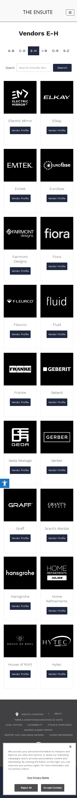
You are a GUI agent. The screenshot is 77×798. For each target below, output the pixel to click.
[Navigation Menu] (70, 12)
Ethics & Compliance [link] (60, 725)
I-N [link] (44, 51)
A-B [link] (11, 51)
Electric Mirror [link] (20, 121)
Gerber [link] (56, 460)
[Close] (70, 747)
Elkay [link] (56, 121)
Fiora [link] (57, 257)
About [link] (58, 713)
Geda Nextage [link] (20, 460)
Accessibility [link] (35, 725)
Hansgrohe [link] (20, 596)
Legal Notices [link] (14, 725)
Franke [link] (20, 392)
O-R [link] (55, 51)
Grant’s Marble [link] (57, 528)
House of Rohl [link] (20, 664)
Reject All (26, 787)
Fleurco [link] (20, 324)
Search (10, 68)
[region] (39, 769)
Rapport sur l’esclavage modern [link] (24, 735)
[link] (4, 483)
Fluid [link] (57, 324)
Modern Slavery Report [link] (38, 730)
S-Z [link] (66, 51)
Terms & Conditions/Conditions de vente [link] (38, 720)
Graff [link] (20, 528)
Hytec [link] (57, 664)
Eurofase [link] (57, 189)
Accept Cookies (53, 787)
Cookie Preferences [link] (61, 735)
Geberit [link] (57, 392)
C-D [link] (22, 51)
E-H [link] (33, 51)
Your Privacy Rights (38, 777)
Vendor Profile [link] (21, 130)
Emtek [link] (20, 189)
